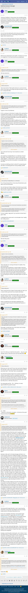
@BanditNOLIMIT (5, 477)
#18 (26, 421)
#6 (26, 101)
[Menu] (1, 1)
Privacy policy (10, 586)
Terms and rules (4, 586)
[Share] (25, 15)
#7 (26, 136)
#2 (26, 30)
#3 (26, 53)
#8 (26, 176)
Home (18, 586)
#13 (26, 312)
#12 (26, 283)
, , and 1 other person (12, 92)
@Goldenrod (18, 515)
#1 (26, 15)
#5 (26, 81)
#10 (26, 229)
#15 (26, 349)
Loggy (3, 7)
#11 (26, 249)
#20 (26, 556)
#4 (26, 65)
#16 (26, 361)
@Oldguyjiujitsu (20, 437)
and (6, 127)
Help (15, 586)
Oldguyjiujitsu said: (5, 398)
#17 (26, 395)
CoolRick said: (4, 67)
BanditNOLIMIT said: (5, 138)
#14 (26, 339)
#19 (26, 506)
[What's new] (26, 1)
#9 (26, 200)
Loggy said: (3, 83)
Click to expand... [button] (14, 149)
